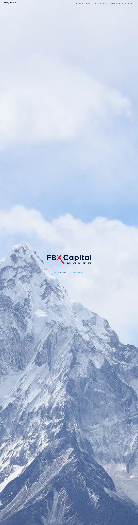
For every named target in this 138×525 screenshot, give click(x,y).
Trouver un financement (77, 272)
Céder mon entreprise (60, 272)
